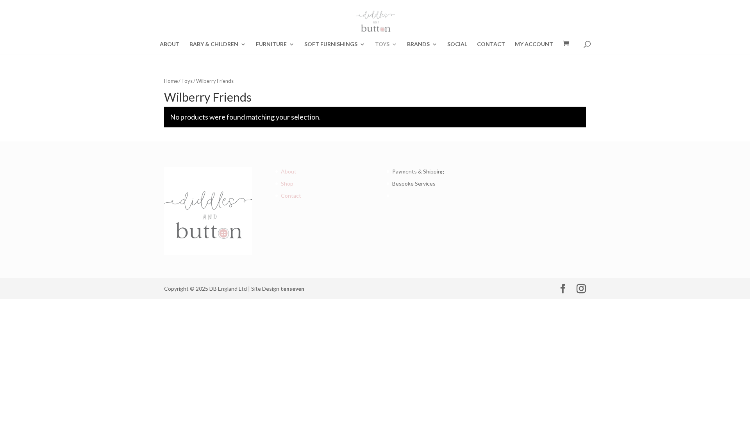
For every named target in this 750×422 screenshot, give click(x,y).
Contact (291, 195)
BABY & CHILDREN (213, 44)
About (288, 171)
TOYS (382, 44)
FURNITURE (271, 44)
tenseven (292, 288)
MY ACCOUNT (534, 44)
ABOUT (170, 44)
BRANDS (418, 44)
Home (171, 81)
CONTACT (491, 44)
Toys (187, 81)
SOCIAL (457, 44)
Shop (287, 183)
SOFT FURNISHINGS (330, 44)
